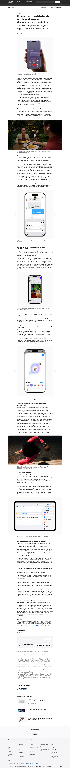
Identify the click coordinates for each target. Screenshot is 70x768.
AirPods (9, 750)
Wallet (9, 759)
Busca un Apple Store (19, 763)
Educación (52, 744)
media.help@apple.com (21, 689)
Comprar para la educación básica (44, 750)
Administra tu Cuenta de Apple (23, 743)
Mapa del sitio (49, 766)
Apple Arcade (21, 753)
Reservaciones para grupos (34, 747)
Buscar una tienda (32, 743)
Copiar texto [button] (46, 639)
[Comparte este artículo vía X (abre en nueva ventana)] (20, 34)
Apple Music (21, 752)
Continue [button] (57, 1)
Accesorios (10, 754)
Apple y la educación (43, 748)
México (61, 766)
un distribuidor (25, 763)
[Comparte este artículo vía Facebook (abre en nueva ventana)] (18, 34)
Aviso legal (44, 766)
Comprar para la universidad (44, 751)
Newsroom (11, 7)
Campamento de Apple (33, 748)
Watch (9, 748)
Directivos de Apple (54, 752)
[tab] (34, 399)
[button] (45, 2)
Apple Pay (9, 760)
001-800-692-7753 (37, 763)
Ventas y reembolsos (39, 766)
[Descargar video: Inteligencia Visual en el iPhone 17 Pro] (52, 308)
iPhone (9, 747)
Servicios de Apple (43, 7)
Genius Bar (31, 744)
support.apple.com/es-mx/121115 (33, 625)
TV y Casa (9, 751)
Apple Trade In (32, 751)
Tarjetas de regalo (11, 755)
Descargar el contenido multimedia (42, 645)
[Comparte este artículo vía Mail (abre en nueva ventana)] (22, 34)
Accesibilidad (53, 743)
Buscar (58, 7)
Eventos (52, 758)
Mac (9, 744)
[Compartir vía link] (24, 34)
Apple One (20, 749)
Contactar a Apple (54, 760)
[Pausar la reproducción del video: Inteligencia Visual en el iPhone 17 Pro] (19, 305)
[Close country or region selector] (61, 1)
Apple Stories (51, 7)
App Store (20, 759)
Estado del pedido (32, 754)
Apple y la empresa (43, 743)
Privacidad (52, 747)
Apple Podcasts (21, 756)
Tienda (9, 743)
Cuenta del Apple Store (22, 744)
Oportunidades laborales (54, 753)
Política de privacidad (31, 766)
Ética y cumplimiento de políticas (54, 757)
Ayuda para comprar (33, 755)
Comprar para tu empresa (44, 744)
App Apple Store (32, 750)
